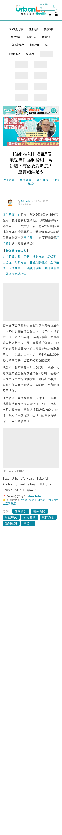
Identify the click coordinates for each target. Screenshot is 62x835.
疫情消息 (48, 517)
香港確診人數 (12, 256)
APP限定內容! (16, 29)
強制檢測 (11, 523)
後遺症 (7, 262)
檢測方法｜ (39, 256)
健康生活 (31, 37)
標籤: (7, 511)
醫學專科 (16, 37)
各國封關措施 (38, 262)
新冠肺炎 (34, 44)
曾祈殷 (27, 237)
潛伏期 (51, 256)
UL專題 (30, 53)
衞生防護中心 (12, 214)
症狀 (26, 256)
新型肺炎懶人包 (16, 250)
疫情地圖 (15, 268)
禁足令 (28, 523)
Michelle (26, 201)
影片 (47, 44)
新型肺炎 (11, 517)
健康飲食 (46, 37)
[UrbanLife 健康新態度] (31, 10)
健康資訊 (33, 29)
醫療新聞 (26, 180)
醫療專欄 (48, 29)
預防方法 (20, 262)
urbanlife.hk (34, 496)
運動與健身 (18, 44)
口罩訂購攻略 (32, 268)
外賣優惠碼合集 (16, 274)
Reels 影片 (14, 53)
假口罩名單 (51, 268)
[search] (56, 12)
